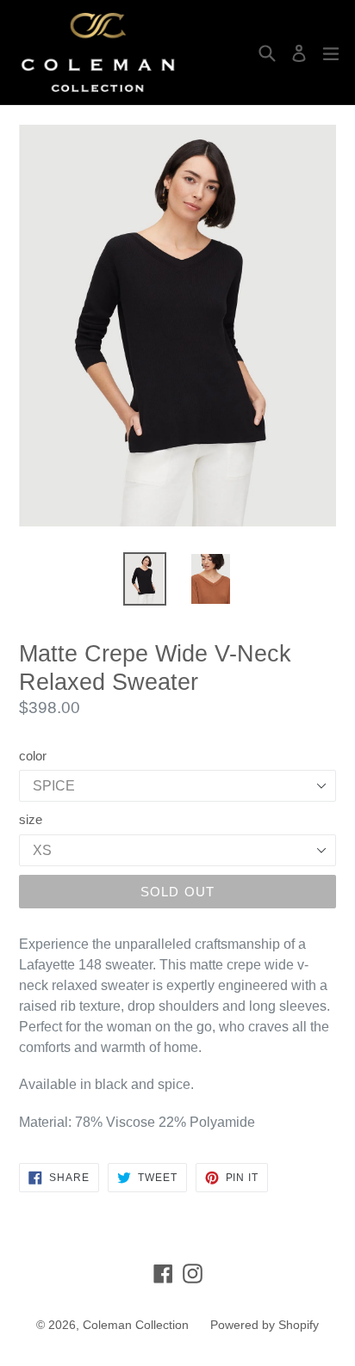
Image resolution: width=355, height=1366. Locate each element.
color (33, 755)
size (30, 819)
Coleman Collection (136, 1325)
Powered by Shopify (264, 1325)
